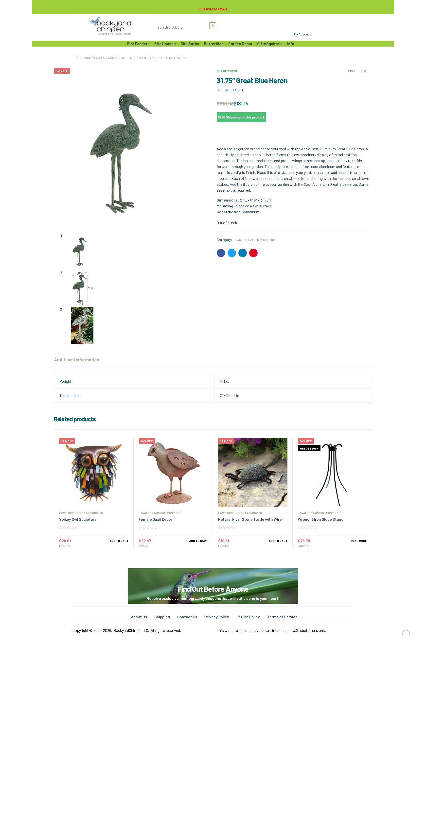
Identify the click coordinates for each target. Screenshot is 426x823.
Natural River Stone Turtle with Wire (250, 519)
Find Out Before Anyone (213, 588)
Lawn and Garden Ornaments (128, 57)
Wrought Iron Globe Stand (320, 519)
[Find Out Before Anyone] (213, 575)
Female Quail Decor (155, 519)
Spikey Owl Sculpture (78, 519)
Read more (359, 540)
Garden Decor (93, 57)
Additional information (76, 359)
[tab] (76, 360)
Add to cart (119, 540)
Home (76, 57)
